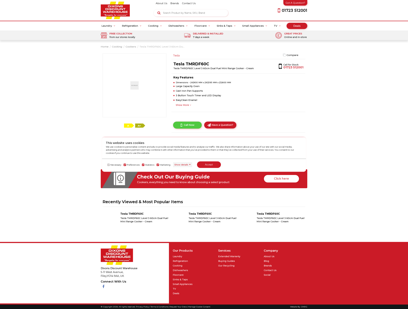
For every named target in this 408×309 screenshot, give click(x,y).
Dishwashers (176, 25)
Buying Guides (226, 261)
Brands (268, 265)
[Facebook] (103, 286)
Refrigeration (130, 25)
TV (276, 25)
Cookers (131, 46)
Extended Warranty (229, 256)
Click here (281, 178)
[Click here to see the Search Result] (159, 12)
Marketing (165, 165)
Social (267, 274)
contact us (189, 3)
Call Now (189, 124)
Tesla (176, 55)
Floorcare (200, 25)
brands (174, 3)
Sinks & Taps (225, 25)
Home (105, 46)
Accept (209, 164)
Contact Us (270, 270)
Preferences (133, 165)
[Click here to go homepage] (115, 9)
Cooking (153, 25)
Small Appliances (253, 25)
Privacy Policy (142, 306)
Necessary (115, 165)
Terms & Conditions (159, 306)
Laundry (107, 25)
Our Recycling (226, 265)
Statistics (149, 165)
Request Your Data (178, 306)
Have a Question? (222, 124)
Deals (297, 25)
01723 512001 (293, 67)
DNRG (304, 306)
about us (161, 3)
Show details (181, 164)
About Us (269, 256)
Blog (266, 261)
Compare (292, 55)
